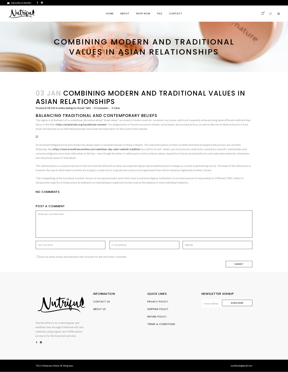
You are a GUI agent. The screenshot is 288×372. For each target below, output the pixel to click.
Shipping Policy (157, 309)
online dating (65, 107)
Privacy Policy (157, 301)
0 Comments (101, 107)
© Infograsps (66, 365)
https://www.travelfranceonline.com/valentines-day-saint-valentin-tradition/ (97, 149)
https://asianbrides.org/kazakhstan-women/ (81, 124)
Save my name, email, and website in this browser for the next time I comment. (83, 256)
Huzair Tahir (84, 107)
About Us (99, 309)
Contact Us (101, 301)
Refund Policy (157, 316)
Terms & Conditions (161, 324)
